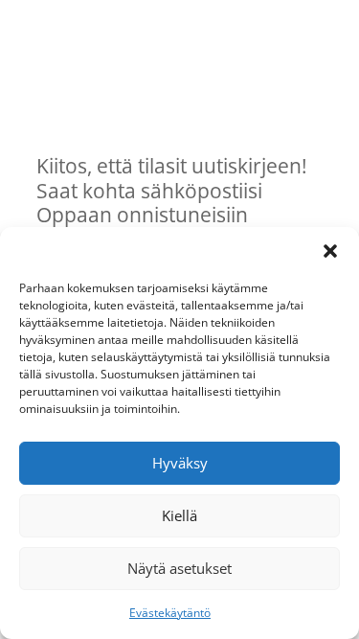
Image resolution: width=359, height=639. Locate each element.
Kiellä (179, 515)
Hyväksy (180, 462)
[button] (330, 251)
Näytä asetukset (179, 568)
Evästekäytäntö (170, 613)
